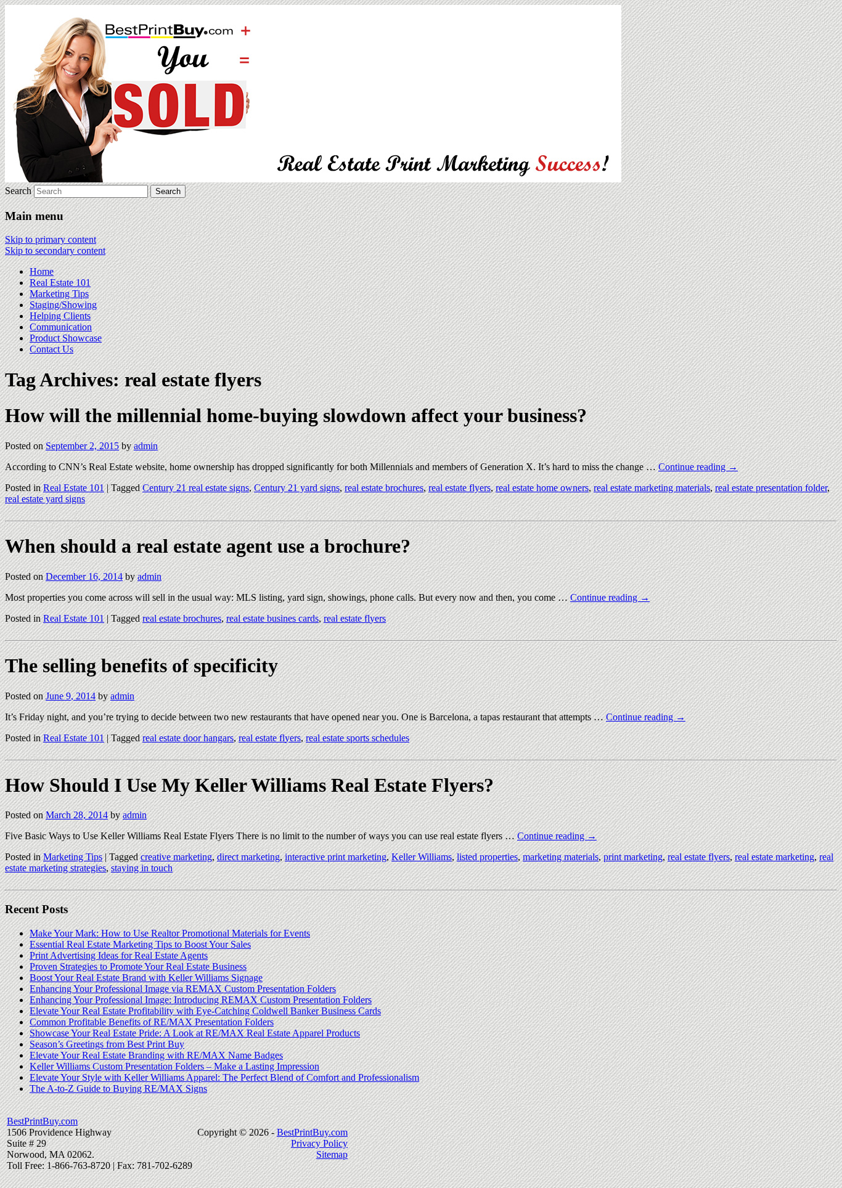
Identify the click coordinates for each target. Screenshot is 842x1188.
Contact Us (51, 349)
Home (42, 271)
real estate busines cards (272, 618)
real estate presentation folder (771, 487)
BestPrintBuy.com (42, 1121)
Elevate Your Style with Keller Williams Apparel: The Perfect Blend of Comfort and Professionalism (224, 1077)
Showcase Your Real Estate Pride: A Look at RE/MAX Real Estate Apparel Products (195, 1033)
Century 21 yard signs (297, 487)
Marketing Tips (59, 293)
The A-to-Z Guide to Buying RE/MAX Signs (118, 1088)
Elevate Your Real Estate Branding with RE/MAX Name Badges (156, 1055)
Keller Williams (421, 857)
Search (18, 190)
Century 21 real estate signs (195, 487)
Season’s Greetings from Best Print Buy (107, 1044)
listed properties (487, 857)
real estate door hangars (188, 738)
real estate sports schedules (357, 738)
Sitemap (332, 1154)
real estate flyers (459, 487)
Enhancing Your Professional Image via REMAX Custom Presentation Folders (183, 988)
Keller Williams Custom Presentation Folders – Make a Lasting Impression (174, 1066)
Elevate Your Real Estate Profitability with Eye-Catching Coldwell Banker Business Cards (205, 1011)
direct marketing (248, 857)
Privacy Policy (319, 1143)
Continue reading (698, 467)
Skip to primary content (50, 239)
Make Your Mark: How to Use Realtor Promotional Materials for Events (170, 933)
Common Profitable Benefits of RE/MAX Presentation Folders (152, 1022)
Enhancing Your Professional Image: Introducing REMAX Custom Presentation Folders (201, 1000)
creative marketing (176, 857)
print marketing (633, 857)
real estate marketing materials (652, 487)
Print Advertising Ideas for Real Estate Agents (119, 955)
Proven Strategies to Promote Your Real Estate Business (138, 966)
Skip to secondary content (55, 250)
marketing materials (561, 857)
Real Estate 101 (60, 282)
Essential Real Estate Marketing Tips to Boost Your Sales (140, 944)
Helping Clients (60, 316)
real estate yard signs (45, 499)
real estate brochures (384, 487)
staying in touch (142, 868)
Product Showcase (66, 338)
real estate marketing (774, 857)
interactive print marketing (335, 857)
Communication (61, 327)
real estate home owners (542, 487)
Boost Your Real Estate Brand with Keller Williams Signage (146, 977)
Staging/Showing (63, 304)
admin (146, 446)
